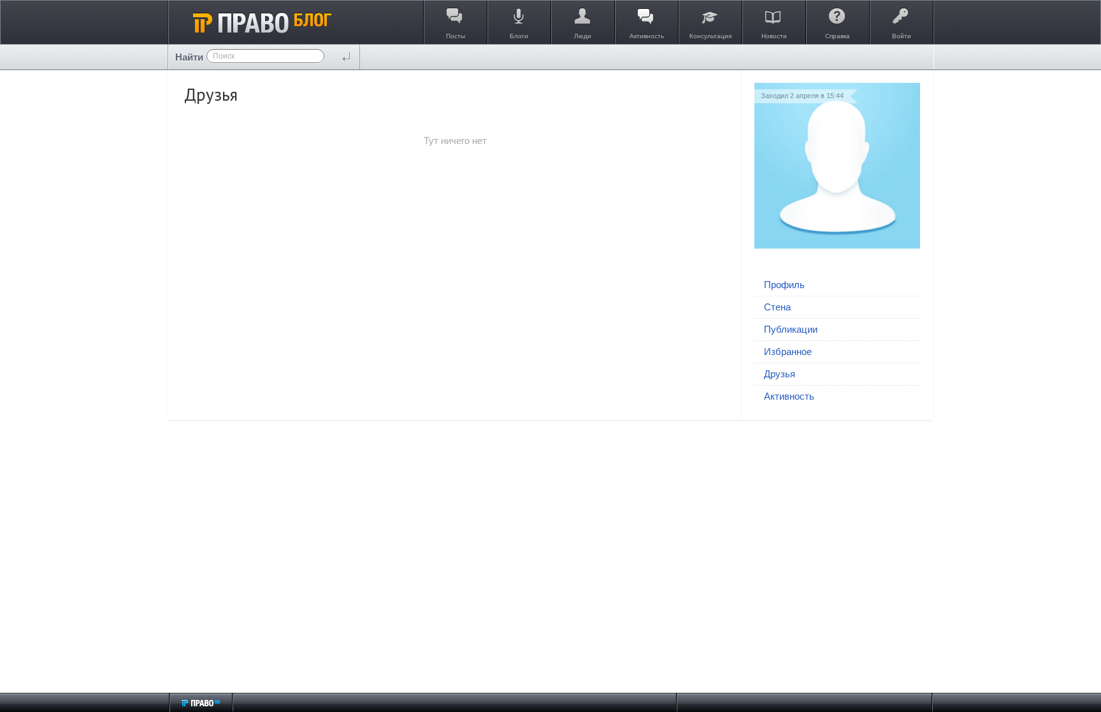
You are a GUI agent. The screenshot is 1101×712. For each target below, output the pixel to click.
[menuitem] (837, 285)
